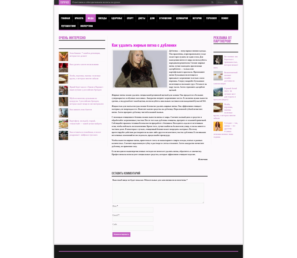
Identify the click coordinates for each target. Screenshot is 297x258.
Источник (203, 159)
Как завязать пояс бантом (81, 109)
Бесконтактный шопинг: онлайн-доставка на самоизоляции (225, 78)
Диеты (141, 18)
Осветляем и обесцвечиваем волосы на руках (96, 2)
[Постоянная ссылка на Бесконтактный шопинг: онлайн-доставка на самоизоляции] (218, 80)
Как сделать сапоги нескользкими (84, 64)
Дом (152, 18)
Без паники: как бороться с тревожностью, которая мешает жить (225, 62)
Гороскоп (211, 18)
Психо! (224, 18)
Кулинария (182, 18)
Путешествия (68, 25)
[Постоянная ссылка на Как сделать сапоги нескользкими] (63, 71)
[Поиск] (236, 2)
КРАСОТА (79, 18)
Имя (114, 206)
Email (115, 215)
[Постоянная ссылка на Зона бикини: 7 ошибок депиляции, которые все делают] (63, 60)
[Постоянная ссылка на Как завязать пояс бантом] (63, 117)
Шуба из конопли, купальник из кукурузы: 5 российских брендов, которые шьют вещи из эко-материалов (86, 101)
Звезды (102, 18)
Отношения (165, 18)
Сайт (114, 224)
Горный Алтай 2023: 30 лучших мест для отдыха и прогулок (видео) (225, 94)
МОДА (91, 18)
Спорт (130, 18)
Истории (197, 18)
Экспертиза (86, 25)
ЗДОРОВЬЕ (116, 18)
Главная (65, 18)
